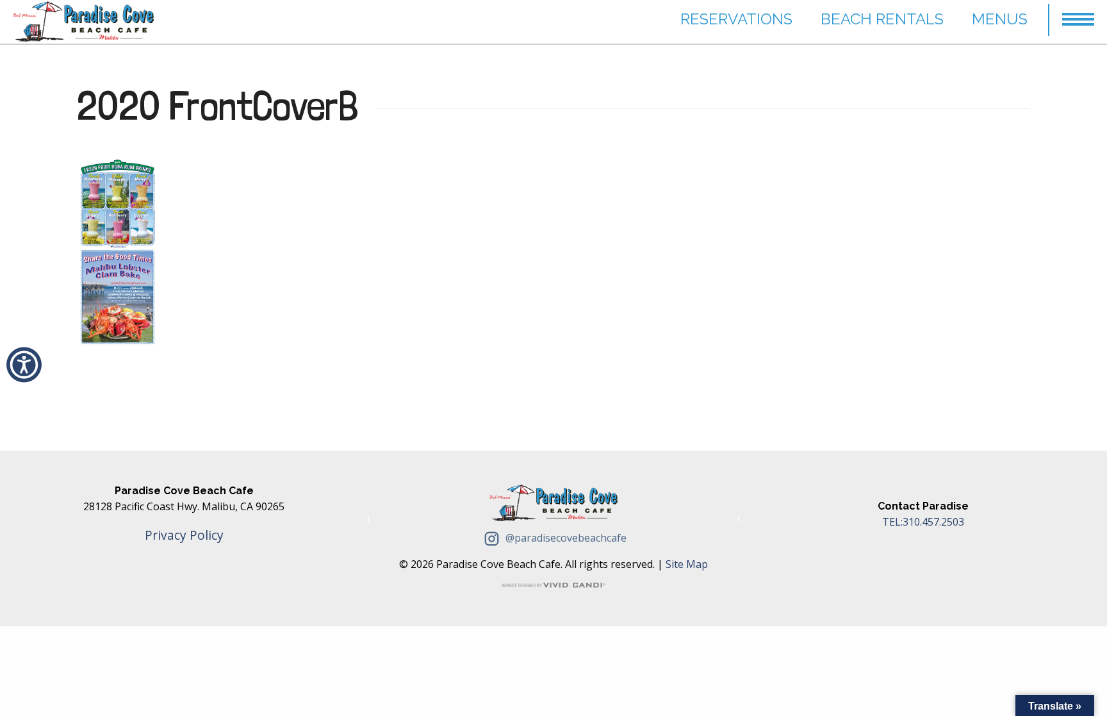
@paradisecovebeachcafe (565, 538)
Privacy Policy (184, 535)
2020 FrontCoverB (217, 105)
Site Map (687, 564)
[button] (1078, 13)
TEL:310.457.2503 (923, 522)
